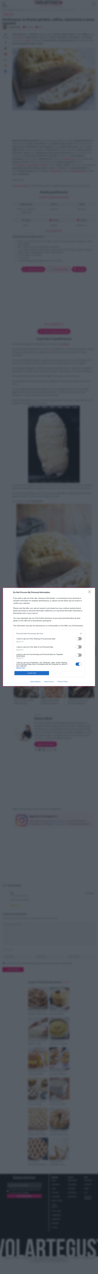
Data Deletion (35, 682)
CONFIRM (31, 673)
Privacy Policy (62, 682)
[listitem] (49, 633)
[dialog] (49, 637)
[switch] (79, 638)
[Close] (90, 592)
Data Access (49, 682)
